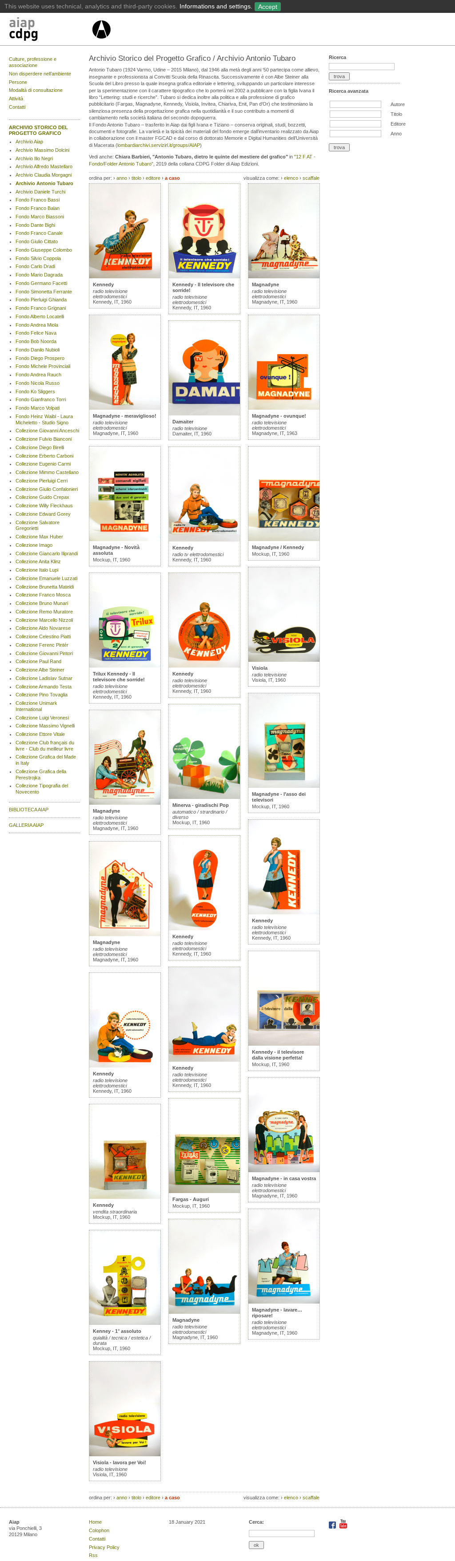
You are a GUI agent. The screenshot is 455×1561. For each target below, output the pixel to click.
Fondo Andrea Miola (37, 325)
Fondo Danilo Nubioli (38, 349)
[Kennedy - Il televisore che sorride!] (204, 276)
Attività (16, 98)
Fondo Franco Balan (38, 208)
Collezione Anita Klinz (38, 561)
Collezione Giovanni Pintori (44, 653)
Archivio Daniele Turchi (40, 191)
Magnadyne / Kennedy (278, 547)
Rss (93, 1555)
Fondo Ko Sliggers (35, 391)
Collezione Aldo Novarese (43, 628)
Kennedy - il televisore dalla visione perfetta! (278, 1054)
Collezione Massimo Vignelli (45, 725)
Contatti (17, 107)
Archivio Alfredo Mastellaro (44, 166)
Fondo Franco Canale (39, 233)
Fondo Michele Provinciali (43, 366)
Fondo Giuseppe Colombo (44, 250)
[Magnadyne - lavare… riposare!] (283, 1301)
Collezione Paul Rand (38, 661)
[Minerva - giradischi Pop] (204, 797)
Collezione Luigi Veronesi (42, 717)
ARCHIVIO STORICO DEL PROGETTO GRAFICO (38, 130)
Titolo (396, 114)
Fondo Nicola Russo (38, 383)
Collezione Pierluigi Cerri (42, 480)
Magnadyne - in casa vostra (284, 1178)
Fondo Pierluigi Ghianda (41, 299)
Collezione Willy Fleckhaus (44, 505)
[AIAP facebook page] (333, 1526)
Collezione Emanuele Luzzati (46, 578)
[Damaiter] (204, 413)
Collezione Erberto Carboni (44, 455)
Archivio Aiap (29, 141)
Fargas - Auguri (190, 1199)
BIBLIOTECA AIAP (28, 809)
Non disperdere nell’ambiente (40, 73)
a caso (172, 178)
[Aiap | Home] (101, 42)
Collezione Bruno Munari (42, 603)
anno (121, 178)
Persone (18, 82)
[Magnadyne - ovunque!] (283, 408)
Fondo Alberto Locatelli (40, 316)
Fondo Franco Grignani (41, 308)
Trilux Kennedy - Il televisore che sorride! (119, 676)
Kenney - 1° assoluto (117, 1331)
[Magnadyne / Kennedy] (283, 539)
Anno (396, 133)
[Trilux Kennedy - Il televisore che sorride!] (124, 665)
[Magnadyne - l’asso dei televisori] (283, 786)
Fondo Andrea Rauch (38, 374)
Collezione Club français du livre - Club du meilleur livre (45, 745)
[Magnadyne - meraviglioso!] (124, 408)
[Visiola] (283, 660)
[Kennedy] (124, 276)
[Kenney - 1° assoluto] (124, 1323)
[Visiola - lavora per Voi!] (124, 1454)
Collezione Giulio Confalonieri (47, 489)
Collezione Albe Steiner (40, 669)
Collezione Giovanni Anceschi (47, 430)
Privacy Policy (104, 1547)
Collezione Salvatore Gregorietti (38, 525)
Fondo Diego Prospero (40, 358)
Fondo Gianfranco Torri (41, 399)
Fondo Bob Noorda (36, 341)
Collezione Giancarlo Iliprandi (47, 553)
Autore (398, 104)
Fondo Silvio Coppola (38, 258)
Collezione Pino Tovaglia (42, 694)
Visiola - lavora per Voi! (119, 1462)
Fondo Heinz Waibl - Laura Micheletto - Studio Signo (44, 419)
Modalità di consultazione (36, 90)
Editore (398, 123)
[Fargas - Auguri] (204, 1191)
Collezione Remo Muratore (44, 611)
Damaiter (182, 421)
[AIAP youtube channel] (343, 1526)
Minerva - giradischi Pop (200, 805)
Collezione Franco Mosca (43, 594)
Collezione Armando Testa (44, 686)
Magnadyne (106, 811)
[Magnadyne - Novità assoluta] (124, 539)
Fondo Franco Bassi (38, 199)
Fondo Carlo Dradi (35, 266)
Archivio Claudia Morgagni (44, 175)
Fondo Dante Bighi (35, 225)
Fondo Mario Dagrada (39, 274)
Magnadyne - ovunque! (279, 416)
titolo (136, 178)
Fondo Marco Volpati (38, 408)
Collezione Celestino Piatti (43, 636)
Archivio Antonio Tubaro (44, 183)
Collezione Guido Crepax (42, 497)
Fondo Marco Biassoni (40, 216)
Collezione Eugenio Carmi (43, 463)
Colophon (99, 1530)
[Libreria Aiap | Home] (50, 30)
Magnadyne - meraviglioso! (124, 416)
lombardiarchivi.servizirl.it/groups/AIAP (158, 145)
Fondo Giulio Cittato (37, 241)
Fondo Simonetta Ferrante (44, 291)
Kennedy (103, 284)
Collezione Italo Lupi (37, 570)
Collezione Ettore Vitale (40, 734)
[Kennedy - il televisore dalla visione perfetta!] (283, 1044)
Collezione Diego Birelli (40, 447)
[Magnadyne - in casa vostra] (283, 1170)
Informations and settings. (216, 6)
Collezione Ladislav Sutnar (44, 678)
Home (95, 1522)
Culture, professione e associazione (32, 62)
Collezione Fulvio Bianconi (44, 439)
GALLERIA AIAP (26, 825)
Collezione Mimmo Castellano (47, 472)
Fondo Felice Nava (36, 333)
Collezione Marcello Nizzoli (44, 620)
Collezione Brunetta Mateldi (45, 586)
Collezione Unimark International (36, 706)
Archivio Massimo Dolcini (42, 150)
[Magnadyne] (124, 803)
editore (153, 178)
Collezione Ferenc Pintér (42, 645)
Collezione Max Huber (39, 536)
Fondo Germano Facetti (41, 283)
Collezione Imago (34, 545)
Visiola (259, 668)
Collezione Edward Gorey (43, 514)
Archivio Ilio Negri (34, 158)
